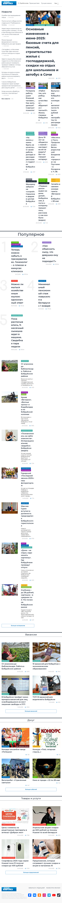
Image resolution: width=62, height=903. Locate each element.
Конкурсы (36, 746)
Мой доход (30, 132)
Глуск (53, 132)
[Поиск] (18, 3)
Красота (14, 280)
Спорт (24, 394)
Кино (35, 777)
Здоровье (15, 242)
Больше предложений (31, 872)
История (54, 134)
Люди (41, 86)
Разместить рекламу (53, 888)
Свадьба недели (17, 315)
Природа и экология (42, 180)
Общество (30, 25)
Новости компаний (8, 824)
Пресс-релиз (54, 180)
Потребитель (51, 824)
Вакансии (25, 361)
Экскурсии (6, 777)
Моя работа (30, 134)
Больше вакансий (31, 711)
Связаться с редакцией (36, 888)
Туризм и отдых (39, 25)
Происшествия (34, 3)
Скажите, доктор (17, 246)
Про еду (24, 585)
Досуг (23, 543)
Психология (30, 87)
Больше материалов (18, 625)
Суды (53, 87)
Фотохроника (26, 470)
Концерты (5, 746)
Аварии (29, 179)
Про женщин (16, 244)
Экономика (50, 25)
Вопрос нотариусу (42, 133)
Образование (26, 468)
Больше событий (31, 789)
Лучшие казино (46, 3)
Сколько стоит (26, 587)
